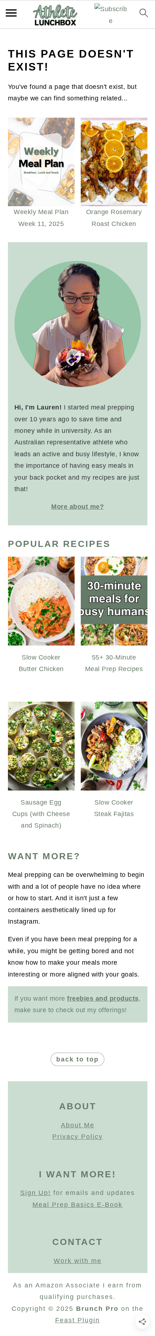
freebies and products (103, 998)
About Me (77, 1125)
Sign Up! (35, 1192)
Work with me (78, 1260)
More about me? (77, 506)
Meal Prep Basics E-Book (77, 1204)
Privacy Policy (77, 1136)
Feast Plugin (77, 1320)
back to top (77, 1059)
